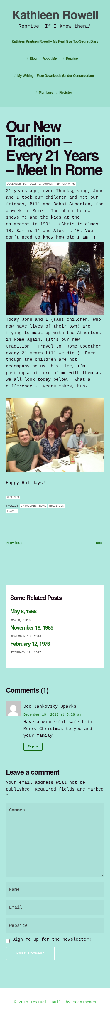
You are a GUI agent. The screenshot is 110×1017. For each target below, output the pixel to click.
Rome (42, 506)
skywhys (68, 184)
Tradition (56, 506)
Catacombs (29, 506)
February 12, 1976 (30, 643)
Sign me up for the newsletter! (51, 939)
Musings (13, 497)
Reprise (72, 58)
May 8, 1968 (23, 611)
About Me (50, 58)
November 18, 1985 (31, 627)
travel (12, 511)
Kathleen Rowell (55, 14)
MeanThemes (84, 1002)
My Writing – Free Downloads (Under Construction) (55, 75)
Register (65, 92)
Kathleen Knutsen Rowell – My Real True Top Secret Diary (55, 41)
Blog (33, 58)
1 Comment (47, 184)
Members (46, 92)
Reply (33, 746)
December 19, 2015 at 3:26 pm (52, 715)
